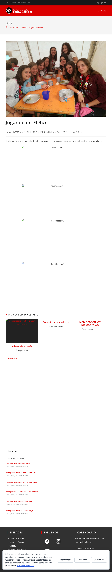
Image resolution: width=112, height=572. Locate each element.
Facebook (12, 358)
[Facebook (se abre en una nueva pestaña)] (98, 2)
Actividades (49, 132)
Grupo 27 (61, 132)
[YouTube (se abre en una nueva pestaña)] (104, 2)
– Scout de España (16, 542)
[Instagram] (58, 541)
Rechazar (82, 560)
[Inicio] (6, 27)
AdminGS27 (14, 132)
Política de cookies (25, 565)
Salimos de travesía (22, 346)
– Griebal (12, 545)
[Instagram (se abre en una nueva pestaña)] (101, 2)
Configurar (99, 560)
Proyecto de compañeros (56, 322)
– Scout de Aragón (16, 538)
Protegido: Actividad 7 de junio (18, 463)
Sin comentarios (22, 466)
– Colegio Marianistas (17, 549)
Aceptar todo (65, 560)
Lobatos (71, 132)
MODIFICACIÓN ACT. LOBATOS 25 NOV (90, 324)
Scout (80, 132)
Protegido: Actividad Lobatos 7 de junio (21, 473)
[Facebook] (47, 541)
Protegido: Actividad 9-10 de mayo (19, 501)
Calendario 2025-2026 (84, 548)
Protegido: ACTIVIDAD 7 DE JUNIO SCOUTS (23, 492)
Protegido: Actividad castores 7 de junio (21, 482)
